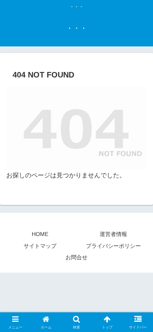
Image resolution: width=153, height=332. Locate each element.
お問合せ (76, 257)
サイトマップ (40, 246)
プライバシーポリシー (113, 246)
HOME (40, 234)
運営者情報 (113, 234)
